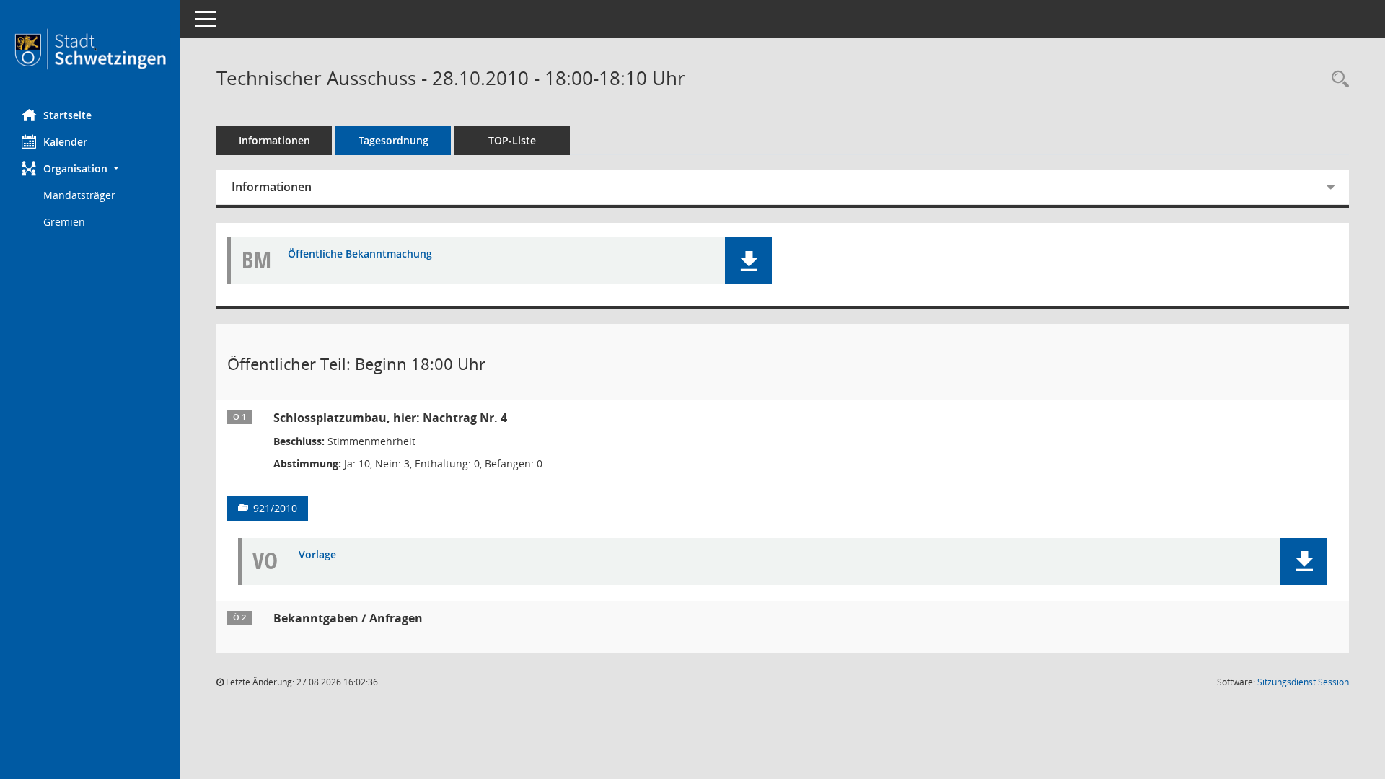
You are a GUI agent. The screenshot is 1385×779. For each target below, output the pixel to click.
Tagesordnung (393, 140)
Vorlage (317, 555)
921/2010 (275, 508)
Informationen (274, 140)
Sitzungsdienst (1303, 682)
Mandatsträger (79, 195)
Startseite (67, 115)
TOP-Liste (512, 140)
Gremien (64, 222)
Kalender (65, 142)
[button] (90, 168)
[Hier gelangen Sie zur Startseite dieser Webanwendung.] (90, 49)
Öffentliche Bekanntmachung (360, 254)
